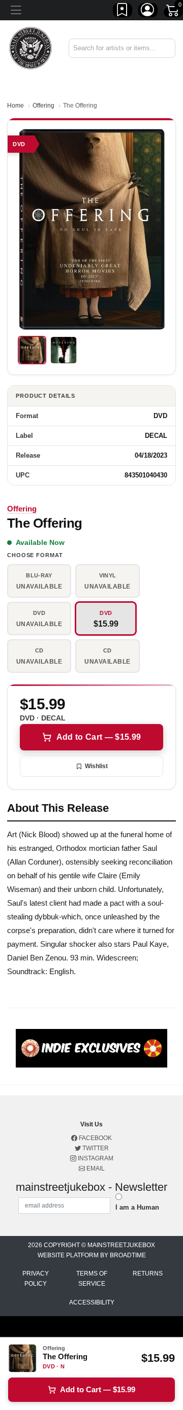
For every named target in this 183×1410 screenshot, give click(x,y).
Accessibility (91, 1302)
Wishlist (96, 766)
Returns (148, 1273)
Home (15, 105)
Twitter (95, 1148)
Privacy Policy (35, 1278)
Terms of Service (91, 1278)
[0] (173, 12)
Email (95, 1168)
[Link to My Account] (148, 12)
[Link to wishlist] (122, 12)
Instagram (94, 1158)
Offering (43, 105)
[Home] (30, 47)
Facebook (94, 1138)
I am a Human (137, 1207)
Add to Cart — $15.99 (98, 737)
